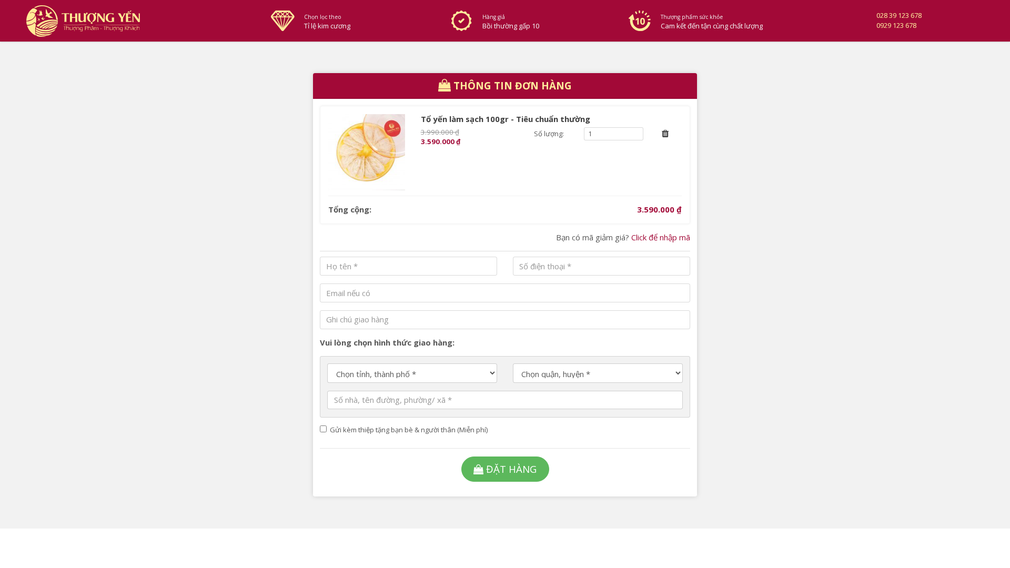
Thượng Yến (140, 21)
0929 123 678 (896, 25)
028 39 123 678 (899, 15)
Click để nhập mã (660, 237)
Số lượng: (549, 133)
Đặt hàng (511, 468)
